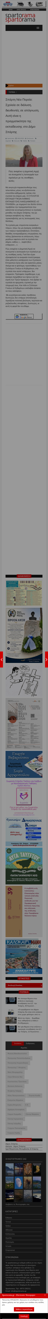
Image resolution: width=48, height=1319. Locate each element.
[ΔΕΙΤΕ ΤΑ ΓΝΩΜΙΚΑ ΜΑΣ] (46, 659)
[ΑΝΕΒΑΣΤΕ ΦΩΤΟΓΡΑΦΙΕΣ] (1, 659)
